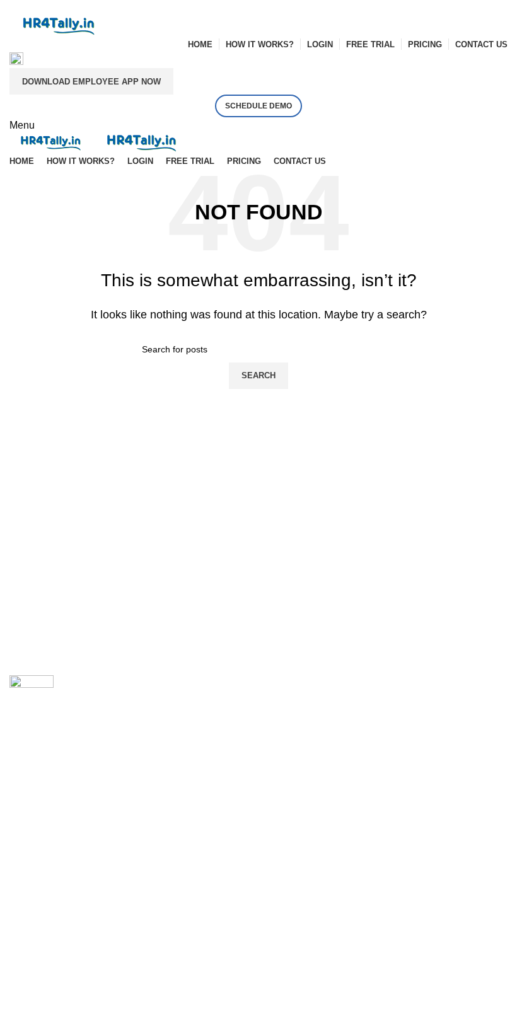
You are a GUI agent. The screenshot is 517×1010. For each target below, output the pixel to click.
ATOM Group (64, 821)
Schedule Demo (258, 106)
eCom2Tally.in (300, 735)
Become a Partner (49, 889)
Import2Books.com (309, 681)
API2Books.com (304, 708)
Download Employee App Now (91, 81)
